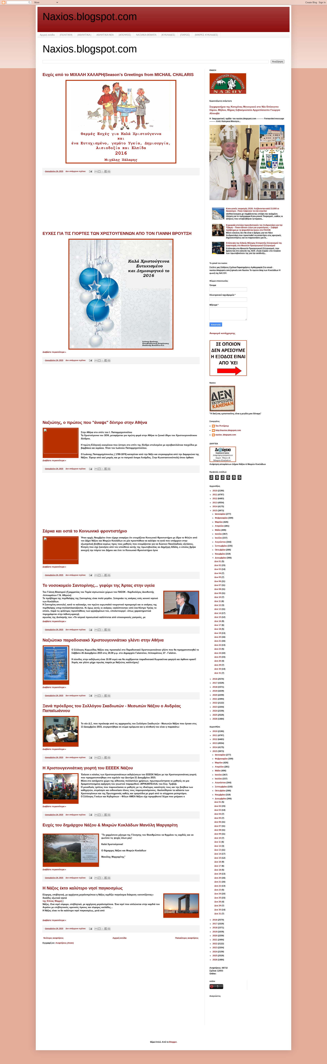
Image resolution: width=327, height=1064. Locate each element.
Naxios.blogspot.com (90, 16)
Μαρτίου (219, 522)
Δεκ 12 (218, 605)
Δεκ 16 (218, 621)
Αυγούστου (220, 542)
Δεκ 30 (218, 669)
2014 (215, 506)
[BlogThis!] (99, 171)
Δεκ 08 (218, 589)
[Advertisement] (121, 203)
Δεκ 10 (218, 597)
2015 (215, 510)
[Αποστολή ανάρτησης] (90, 171)
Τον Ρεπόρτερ (222, 426)
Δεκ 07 (218, 585)
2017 (215, 683)
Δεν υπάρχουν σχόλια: (76, 171)
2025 (215, 715)
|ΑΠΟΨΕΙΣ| (125, 34)
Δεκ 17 (218, 625)
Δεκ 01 (218, 561)
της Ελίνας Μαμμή (52, 901)
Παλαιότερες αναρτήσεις (186, 938)
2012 (215, 498)
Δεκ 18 (218, 629)
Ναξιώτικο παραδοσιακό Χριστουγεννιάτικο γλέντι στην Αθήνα (103, 640)
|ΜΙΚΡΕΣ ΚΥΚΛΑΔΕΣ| (206, 34)
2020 (215, 695)
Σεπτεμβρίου (221, 546)
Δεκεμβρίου (221, 558)
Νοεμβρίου (220, 554)
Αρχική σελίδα (47, 34)
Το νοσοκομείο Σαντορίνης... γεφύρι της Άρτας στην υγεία (99, 585)
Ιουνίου (218, 534)
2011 (215, 494)
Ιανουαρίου (220, 514)
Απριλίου (219, 526)
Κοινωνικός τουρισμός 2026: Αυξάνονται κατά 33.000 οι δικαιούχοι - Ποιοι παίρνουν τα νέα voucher (252, 209)
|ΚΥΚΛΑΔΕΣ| (168, 34)
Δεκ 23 (218, 649)
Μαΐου (218, 530)
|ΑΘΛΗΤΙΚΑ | (84, 34)
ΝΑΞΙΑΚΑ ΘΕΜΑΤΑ (146, 34)
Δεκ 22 (218, 645)
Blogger (173, 1042)
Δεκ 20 (218, 637)
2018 (215, 687)
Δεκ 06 (218, 581)
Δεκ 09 (218, 593)
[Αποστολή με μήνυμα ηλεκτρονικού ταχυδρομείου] (96, 171)
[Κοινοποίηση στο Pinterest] (109, 171)
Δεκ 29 (218, 665)
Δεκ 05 (218, 577)
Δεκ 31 (218, 673)
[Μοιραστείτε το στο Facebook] (105, 171)
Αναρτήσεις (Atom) (65, 943)
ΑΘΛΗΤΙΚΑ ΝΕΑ (105, 34)
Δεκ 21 (218, 641)
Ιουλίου (218, 538)
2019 (215, 691)
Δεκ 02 (218, 565)
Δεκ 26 (218, 661)
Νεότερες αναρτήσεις (53, 938)
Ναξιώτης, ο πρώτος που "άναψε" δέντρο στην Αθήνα (95, 422)
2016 (215, 679)
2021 (215, 699)
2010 (215, 490)
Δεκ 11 (217, 601)
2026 (215, 719)
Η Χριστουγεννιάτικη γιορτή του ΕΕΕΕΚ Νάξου (88, 768)
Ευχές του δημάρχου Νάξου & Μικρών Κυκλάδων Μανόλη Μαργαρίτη (110, 825)
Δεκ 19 (218, 633)
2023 (215, 707)
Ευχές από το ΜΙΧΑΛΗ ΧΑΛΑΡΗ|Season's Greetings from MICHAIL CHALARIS (118, 74)
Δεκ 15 (218, 617)
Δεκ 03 (218, 569)
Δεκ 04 (218, 573)
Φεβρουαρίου (221, 518)
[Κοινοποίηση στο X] (102, 171)
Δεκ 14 (218, 613)
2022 (215, 703)
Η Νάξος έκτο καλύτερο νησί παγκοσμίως (83, 888)
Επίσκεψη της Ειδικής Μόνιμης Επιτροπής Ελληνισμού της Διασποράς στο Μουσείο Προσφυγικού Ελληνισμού (254, 244)
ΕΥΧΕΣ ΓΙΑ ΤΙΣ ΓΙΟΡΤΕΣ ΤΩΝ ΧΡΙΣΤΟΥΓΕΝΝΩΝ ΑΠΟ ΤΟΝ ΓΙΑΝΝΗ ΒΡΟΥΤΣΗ (117, 233)
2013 (215, 502)
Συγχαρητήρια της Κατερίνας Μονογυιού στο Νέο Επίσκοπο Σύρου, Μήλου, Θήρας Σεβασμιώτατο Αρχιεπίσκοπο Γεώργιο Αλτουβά (244, 110)
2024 (215, 711)
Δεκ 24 (218, 653)
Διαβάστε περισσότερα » (54, 352)
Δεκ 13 (218, 609)
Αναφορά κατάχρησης (222, 333)
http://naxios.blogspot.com (228, 430)
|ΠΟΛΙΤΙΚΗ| (66, 34)
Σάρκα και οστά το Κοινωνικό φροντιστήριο (85, 531)
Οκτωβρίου (220, 550)
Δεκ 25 (218, 657)
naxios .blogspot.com (225, 435)
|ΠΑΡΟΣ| (185, 34)
